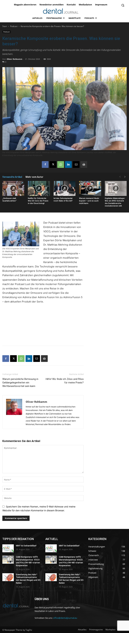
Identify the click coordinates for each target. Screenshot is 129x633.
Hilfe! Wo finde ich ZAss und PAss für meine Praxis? (65, 381)
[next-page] (125, 177)
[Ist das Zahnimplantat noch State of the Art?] (64, 188)
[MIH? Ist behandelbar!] (8, 548)
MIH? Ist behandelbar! (26, 546)
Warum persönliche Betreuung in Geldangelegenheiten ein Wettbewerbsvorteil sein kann (20, 383)
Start (4, 26)
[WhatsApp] (60, 164)
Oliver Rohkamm (14, 59)
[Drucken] (83, 164)
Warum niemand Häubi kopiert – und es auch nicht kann (89, 200)
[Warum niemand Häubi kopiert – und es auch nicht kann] (90, 188)
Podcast (13, 26)
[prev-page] (120, 177)
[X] (53, 164)
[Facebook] (45, 164)
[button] (123, 5)
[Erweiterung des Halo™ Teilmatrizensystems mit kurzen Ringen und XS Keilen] (8, 577)
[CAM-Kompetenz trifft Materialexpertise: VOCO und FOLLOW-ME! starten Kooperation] (8, 560)
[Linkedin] (68, 164)
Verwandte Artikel (12, 177)
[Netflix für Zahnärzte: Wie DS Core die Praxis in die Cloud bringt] (39, 188)
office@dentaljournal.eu (65, 617)
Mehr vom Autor (34, 177)
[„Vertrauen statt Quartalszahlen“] (13, 188)
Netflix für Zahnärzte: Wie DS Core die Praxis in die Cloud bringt (38, 200)
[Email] (76, 164)
